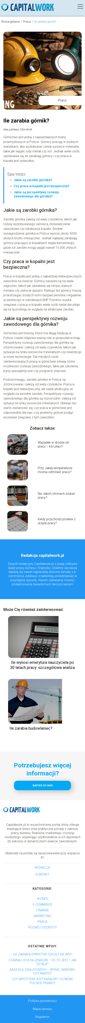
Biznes (42, 899)
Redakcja (42, 867)
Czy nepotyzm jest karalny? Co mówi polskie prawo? (42, 981)
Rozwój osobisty (42, 927)
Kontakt (42, 874)
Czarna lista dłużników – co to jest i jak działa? (42, 962)
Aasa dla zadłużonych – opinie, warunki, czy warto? (42, 971)
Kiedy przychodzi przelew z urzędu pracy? (57, 521)
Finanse (42, 910)
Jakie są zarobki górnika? (33, 180)
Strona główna (10, 21)
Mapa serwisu (42, 1009)
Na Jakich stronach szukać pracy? (56, 496)
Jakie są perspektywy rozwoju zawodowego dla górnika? (36, 194)
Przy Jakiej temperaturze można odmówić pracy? (55, 470)
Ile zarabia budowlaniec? (30, 728)
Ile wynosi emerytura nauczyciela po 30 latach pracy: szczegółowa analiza (42, 665)
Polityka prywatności (42, 1001)
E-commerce (42, 904)
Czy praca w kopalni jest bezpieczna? (41, 186)
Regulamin (42, 1017)
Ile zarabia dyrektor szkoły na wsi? (42, 954)
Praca (27, 21)
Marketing (42, 916)
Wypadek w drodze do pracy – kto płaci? (53, 444)
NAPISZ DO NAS (43, 785)
